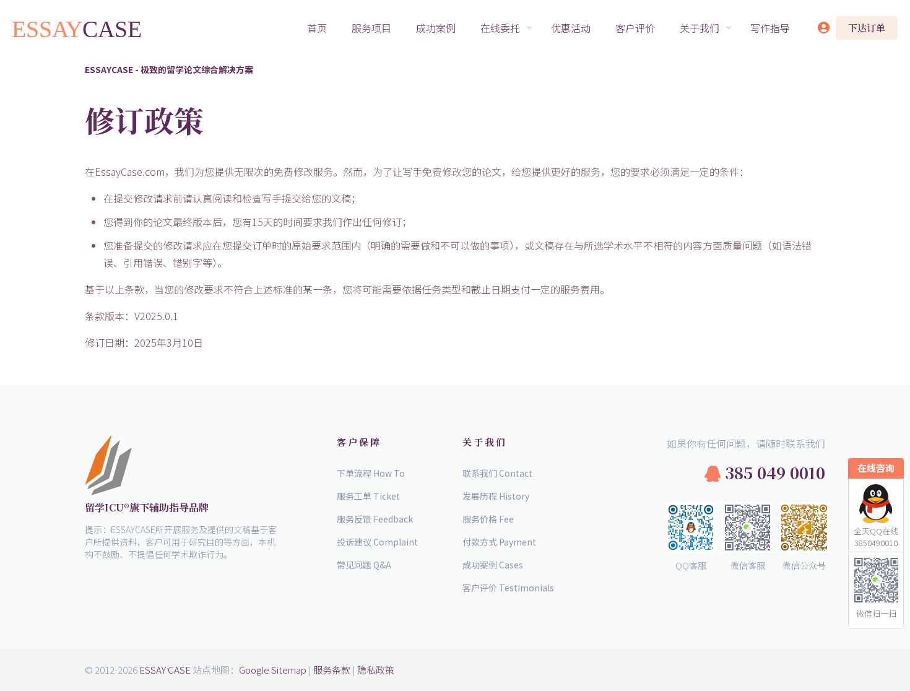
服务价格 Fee (488, 519)
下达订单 (866, 27)
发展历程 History (495, 496)
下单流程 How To (371, 473)
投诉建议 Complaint (377, 542)
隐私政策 (375, 669)
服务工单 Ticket (368, 496)
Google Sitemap (272, 669)
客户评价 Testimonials (508, 587)
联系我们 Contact (497, 473)
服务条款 (331, 669)
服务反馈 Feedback (375, 519)
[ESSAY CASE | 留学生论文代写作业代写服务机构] (77, 28)
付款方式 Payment (499, 542)
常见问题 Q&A (364, 564)
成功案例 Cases (492, 564)
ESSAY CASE (165, 669)
